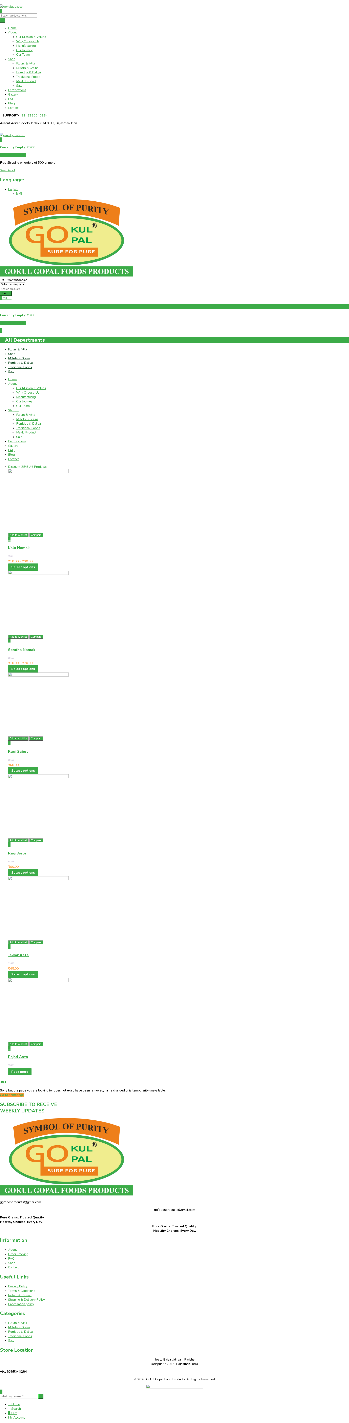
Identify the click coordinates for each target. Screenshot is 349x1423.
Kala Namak (19, 547)
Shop (11, 59)
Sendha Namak (21, 649)
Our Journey (24, 50)
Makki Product (26, 81)
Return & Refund (20, 1295)
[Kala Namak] (38, 472)
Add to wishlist (18, 534)
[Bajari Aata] (38, 981)
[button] (1, 139)
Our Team (23, 54)
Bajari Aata (18, 1056)
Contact (13, 108)
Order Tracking (18, 1254)
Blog (11, 103)
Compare (36, 534)
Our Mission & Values (31, 37)
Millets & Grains (27, 68)
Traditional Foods (28, 77)
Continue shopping (13, 155)
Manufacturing (26, 46)
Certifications (17, 90)
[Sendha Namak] (38, 574)
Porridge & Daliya (28, 72)
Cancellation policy (21, 1304)
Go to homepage (12, 1095)
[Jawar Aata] (38, 879)
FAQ (11, 99)
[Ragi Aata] (38, 777)
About (12, 32)
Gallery (13, 94)
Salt (19, 85)
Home (12, 28)
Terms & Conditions (21, 1291)
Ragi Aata (17, 853)
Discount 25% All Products (27, 467)
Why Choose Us (27, 41)
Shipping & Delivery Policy (26, 1299)
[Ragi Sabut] (38, 675)
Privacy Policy (17, 1286)
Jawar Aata (18, 955)
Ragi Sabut (18, 751)
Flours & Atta (25, 63)
